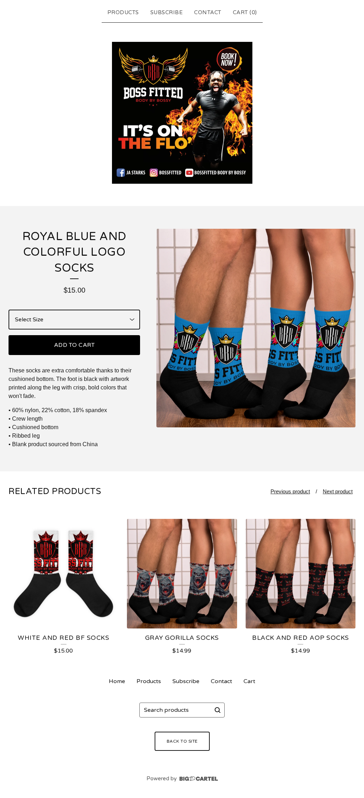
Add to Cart (74, 345)
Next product (338, 491)
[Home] (182, 113)
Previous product (290, 491)
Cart (249, 681)
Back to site (182, 741)
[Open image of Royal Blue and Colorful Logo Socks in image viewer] (255, 328)
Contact (207, 12)
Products (123, 12)
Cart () (245, 12)
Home (117, 681)
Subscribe (166, 12)
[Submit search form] (217, 710)
